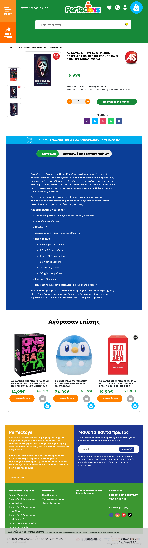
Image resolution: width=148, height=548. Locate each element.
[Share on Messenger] (95, 121)
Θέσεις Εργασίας (51, 503)
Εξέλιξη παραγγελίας (32, 7)
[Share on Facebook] (119, 121)
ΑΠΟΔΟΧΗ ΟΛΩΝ (21, 538)
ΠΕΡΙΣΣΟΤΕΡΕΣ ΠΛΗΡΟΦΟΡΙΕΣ (127, 540)
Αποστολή (126, 449)
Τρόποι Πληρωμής (18, 495)
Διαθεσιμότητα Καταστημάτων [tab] (86, 154)
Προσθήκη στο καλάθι (116, 101)
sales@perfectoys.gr (123, 495)
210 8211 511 (117, 499)
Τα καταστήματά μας (53, 499)
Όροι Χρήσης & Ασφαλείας (22, 523)
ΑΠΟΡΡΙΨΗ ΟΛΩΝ (56, 538)
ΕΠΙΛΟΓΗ (92, 538)
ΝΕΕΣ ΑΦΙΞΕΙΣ (8, 35)
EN (46, 7)
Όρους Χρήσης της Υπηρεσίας (114, 462)
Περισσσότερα (16, 477)
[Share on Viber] (87, 121)
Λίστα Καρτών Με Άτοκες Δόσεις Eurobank (89, 491)
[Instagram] (103, 121)
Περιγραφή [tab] (47, 154)
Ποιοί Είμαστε (49, 495)
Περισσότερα (22, 398)
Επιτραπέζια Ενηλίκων (53, 47)
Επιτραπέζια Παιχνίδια (33, 47)
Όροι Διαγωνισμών (18, 527)
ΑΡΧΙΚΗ (9, 47)
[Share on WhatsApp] (111, 121)
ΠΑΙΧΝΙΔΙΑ (18, 47)
